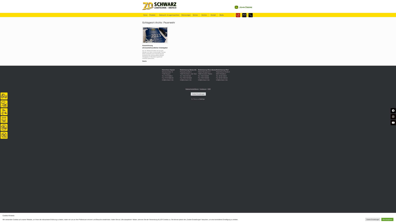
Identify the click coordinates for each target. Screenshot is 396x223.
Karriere (204, 15)
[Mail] (244, 15)
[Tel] (251, 15)
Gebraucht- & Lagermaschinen (169, 15)
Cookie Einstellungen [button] (198, 94)
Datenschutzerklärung (192, 89)
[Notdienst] (238, 15)
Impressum (203, 89)
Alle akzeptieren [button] (387, 219)
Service (195, 15)
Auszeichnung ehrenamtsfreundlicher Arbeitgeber (155, 46)
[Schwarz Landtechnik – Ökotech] (159, 6)
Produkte (152, 15)
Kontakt (213, 15)
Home (145, 15)
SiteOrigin (202, 99)
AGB (209, 89)
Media (222, 15)
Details (144, 61)
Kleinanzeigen (186, 15)
